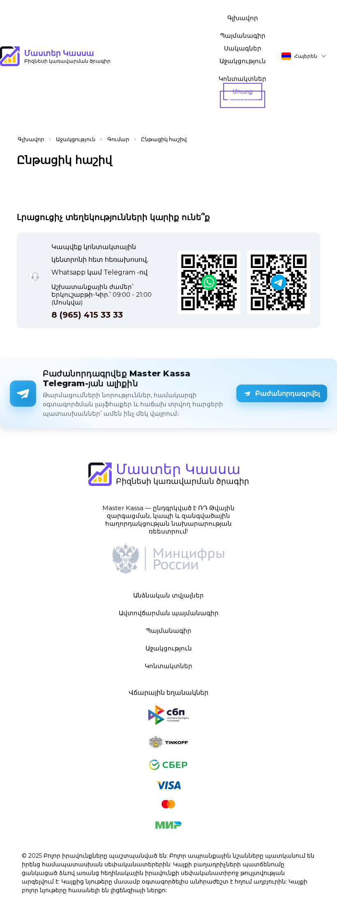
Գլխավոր (242, 18)
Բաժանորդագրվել (287, 393)
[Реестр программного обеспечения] (168, 559)
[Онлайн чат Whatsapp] (209, 283)
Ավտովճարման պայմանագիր (169, 613)
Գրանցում (242, 99)
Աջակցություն (242, 61)
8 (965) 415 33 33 (87, 315)
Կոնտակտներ (242, 78)
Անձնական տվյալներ (168, 595)
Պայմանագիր (242, 35)
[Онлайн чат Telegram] (278, 283)
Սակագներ (242, 48)
